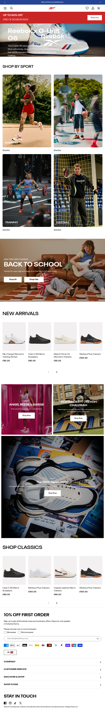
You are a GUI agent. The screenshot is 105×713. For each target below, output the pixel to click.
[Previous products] (48, 372)
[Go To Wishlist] (87, 8)
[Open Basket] (98, 8)
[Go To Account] (92, 8)
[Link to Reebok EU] (52, 8)
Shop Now (26, 415)
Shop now (95, 18)
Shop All (12, 279)
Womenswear (27, 632)
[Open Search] (11, 8)
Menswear (11, 632)
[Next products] (57, 372)
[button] (5, 2)
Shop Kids (33, 279)
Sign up (97, 638)
